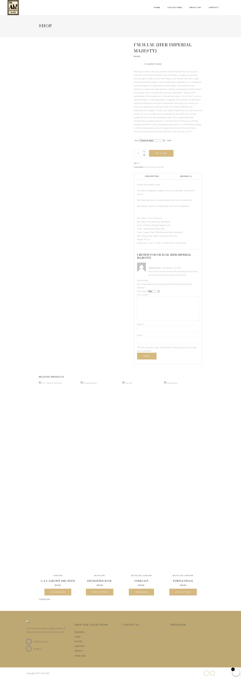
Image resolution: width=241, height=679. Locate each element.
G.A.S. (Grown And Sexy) (58, 581)
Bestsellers (149, 167)
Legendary (79, 645)
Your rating (142, 291)
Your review (143, 294)
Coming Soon (141, 592)
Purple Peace (183, 581)
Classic (77, 636)
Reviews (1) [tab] (186, 176)
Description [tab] (152, 176)
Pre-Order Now (58, 592)
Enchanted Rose (99, 581)
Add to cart (161, 153)
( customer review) (153, 64)
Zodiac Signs (80, 655)
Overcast (141, 581)
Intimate (78, 641)
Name (140, 324)
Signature (159, 167)
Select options (99, 592)
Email (140, 335)
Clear (169, 140)
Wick (137, 140)
